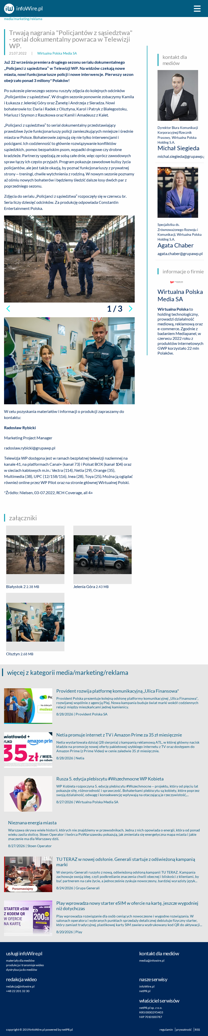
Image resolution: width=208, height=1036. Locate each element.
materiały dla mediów (20, 960)
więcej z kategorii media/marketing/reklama (67, 672)
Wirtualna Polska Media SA (57, 53)
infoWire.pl (37, 1029)
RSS (197, 1029)
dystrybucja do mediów (21, 970)
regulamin (166, 1029)
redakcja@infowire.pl (20, 986)
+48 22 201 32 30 (17, 991)
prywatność (184, 1029)
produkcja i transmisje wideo (25, 965)
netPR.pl (67, 1029)
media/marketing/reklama (23, 19)
